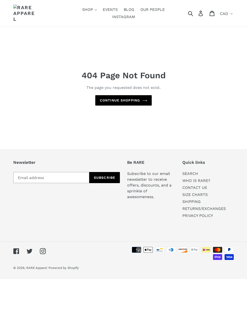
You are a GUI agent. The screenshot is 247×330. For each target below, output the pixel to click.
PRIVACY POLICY (197, 215)
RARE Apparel (36, 268)
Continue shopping (120, 100)
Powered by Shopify (63, 268)
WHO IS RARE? (196, 180)
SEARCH (190, 173)
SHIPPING (191, 201)
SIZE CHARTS (195, 194)
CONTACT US (194, 187)
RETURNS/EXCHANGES (204, 208)
